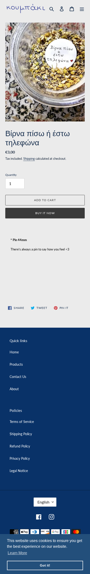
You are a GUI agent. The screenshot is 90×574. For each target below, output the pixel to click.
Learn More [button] (17, 553)
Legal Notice (19, 471)
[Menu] (82, 8)
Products (16, 364)
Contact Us (18, 377)
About (14, 389)
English (43, 502)
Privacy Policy (20, 458)
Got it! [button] (45, 565)
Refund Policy (20, 446)
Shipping (29, 158)
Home (14, 352)
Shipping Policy (21, 434)
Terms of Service (22, 422)
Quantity (11, 175)
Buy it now (45, 213)
